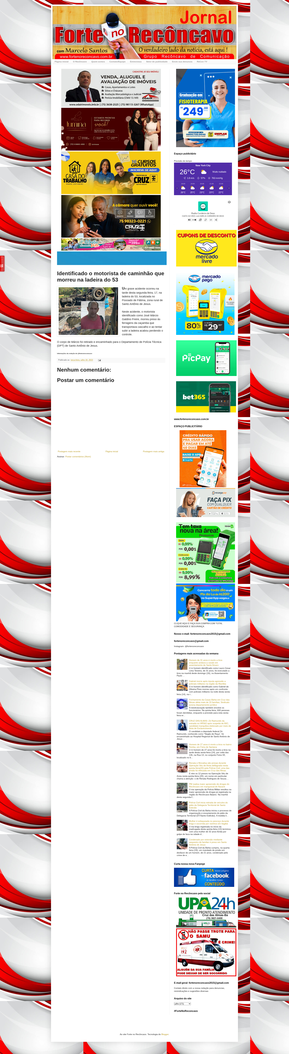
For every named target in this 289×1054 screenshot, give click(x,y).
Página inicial (61, 61)
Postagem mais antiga (153, 451)
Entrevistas (136, 61)
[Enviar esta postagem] (99, 360)
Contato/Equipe (117, 61)
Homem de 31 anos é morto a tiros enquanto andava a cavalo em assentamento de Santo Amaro (205, 662)
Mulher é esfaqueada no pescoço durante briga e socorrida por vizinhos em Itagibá (209, 822)
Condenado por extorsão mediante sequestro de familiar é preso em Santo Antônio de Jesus (208, 842)
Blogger (165, 1034)
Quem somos (98, 61)
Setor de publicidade (157, 61)
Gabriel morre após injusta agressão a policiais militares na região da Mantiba (207, 682)
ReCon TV (202, 61)
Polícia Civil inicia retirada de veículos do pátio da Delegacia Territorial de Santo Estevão (208, 805)
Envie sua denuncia (182, 61)
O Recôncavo (80, 61)
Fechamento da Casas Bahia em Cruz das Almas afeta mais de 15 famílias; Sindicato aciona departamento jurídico (209, 702)
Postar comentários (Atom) (78, 456)
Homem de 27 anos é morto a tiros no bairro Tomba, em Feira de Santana (210, 745)
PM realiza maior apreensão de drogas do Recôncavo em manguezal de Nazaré (209, 785)
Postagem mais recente (69, 451)
